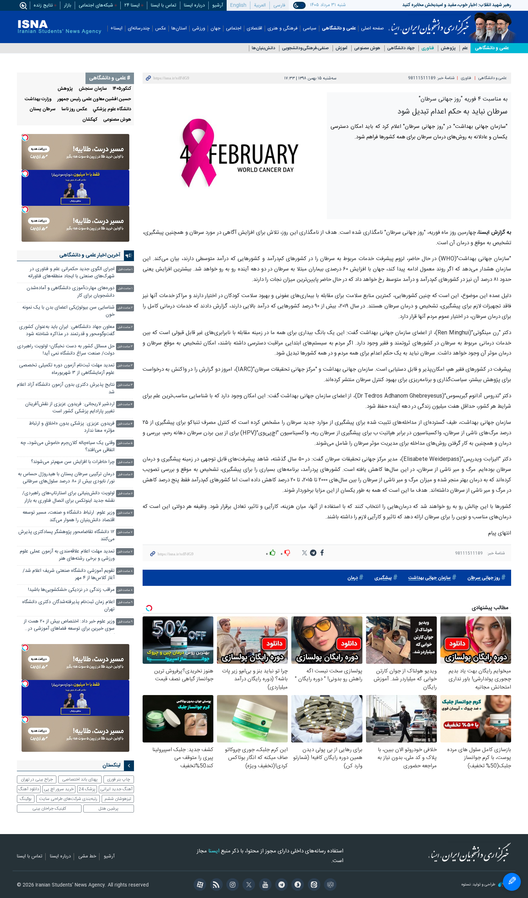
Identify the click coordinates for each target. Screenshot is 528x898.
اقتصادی (254, 29)
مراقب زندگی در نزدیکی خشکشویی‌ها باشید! (71, 590)
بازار (67, 5)
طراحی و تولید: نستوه (479, 885)
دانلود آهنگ (28, 789)
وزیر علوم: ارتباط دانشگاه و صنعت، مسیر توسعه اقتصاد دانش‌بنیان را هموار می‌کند (69, 516)
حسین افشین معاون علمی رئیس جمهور (94, 99)
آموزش (341, 48)
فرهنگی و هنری (282, 29)
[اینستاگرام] (231, 885)
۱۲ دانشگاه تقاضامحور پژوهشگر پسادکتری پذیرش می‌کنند (66, 535)
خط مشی (87, 856)
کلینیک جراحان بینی (49, 808)
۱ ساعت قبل (125, 269)
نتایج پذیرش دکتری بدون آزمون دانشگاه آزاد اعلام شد (66, 388)
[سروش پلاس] (296, 885)
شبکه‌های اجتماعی (96, 5)
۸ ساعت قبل (125, 571)
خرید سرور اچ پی (59, 789)
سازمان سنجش (93, 89)
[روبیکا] (329, 885)
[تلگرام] (280, 885)
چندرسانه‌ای (139, 29)
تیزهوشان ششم (118, 798)
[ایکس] (247, 885)
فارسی (279, 5)
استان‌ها (179, 29)
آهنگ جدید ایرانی (116, 789)
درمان (352, 578)
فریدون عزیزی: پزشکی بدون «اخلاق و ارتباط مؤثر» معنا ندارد (72, 427)
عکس (160, 29)
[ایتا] (312, 885)
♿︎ (512, 882)
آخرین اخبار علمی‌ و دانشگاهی (89, 255)
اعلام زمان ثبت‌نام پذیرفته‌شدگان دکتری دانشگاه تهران (68, 605)
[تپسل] (25, 137)
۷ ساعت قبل (125, 513)
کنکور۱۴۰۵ (122, 89)
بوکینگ (26, 798)
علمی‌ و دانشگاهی (492, 48)
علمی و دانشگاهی (339, 29)
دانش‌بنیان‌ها (263, 48)
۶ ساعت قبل (125, 462)
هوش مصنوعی (367, 48)
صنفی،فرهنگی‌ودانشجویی (305, 48)
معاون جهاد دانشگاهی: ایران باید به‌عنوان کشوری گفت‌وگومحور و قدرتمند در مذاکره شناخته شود (67, 330)
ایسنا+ (116, 29)
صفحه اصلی (372, 29)
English (238, 5)
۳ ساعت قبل (125, 346)
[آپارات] (198, 885)
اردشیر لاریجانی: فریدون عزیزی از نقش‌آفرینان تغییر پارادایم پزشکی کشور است (70, 408)
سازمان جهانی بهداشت (429, 578)
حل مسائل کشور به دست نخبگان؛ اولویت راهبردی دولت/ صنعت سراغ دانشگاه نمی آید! (66, 350)
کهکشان (89, 120)
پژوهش (448, 48)
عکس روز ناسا (74, 109)
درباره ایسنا (194, 5)
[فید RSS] (215, 885)
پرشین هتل (108, 808)
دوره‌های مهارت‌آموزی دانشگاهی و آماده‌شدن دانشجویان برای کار (71, 291)
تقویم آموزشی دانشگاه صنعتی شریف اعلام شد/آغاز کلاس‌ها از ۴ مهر (69, 574)
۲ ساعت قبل (125, 308)
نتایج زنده (43, 5)
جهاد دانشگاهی (400, 48)
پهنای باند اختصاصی (80, 779)
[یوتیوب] (263, 885)
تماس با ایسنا (163, 5)
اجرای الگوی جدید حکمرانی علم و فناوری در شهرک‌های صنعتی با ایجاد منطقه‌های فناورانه (71, 272)
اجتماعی (233, 29)
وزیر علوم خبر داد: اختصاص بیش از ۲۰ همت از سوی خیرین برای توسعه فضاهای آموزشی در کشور (69, 626)
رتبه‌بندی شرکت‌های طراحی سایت (68, 798)
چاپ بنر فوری (118, 779)
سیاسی (309, 29)
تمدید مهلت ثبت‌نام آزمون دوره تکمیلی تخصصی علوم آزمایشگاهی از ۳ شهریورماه (67, 369)
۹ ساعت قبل (125, 602)
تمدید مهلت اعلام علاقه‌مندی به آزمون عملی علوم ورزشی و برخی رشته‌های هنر (67, 555)
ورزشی (198, 29)
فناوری (427, 48)
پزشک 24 (87, 789)
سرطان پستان (42, 109)
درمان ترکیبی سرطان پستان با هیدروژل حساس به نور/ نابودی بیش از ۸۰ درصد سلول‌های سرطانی (66, 478)
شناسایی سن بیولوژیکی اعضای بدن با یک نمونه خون (68, 311)
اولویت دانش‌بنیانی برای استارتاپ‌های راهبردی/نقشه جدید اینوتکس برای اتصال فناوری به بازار (68, 497)
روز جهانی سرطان (483, 578)
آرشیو (217, 5)
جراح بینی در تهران (37, 779)
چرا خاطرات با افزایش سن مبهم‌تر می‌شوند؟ (73, 462)
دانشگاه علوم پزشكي (112, 109)
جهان (215, 29)
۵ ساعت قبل (125, 443)
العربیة (260, 5)
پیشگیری (383, 578)
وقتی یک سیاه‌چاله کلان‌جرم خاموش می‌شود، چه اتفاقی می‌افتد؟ (67, 446)
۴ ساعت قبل (125, 404)
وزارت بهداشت (38, 99)
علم (465, 48)
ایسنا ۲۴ (132, 5)
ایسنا (429, 22)
